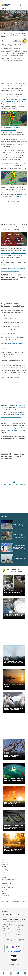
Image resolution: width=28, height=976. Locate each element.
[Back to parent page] (3, 7)
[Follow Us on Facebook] (3, 915)
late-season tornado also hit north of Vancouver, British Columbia (12, 417)
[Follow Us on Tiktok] (14, 915)
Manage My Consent (6, 872)
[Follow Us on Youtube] (11, 915)
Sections (22, 8)
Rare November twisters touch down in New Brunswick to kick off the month (13, 346)
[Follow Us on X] (22, 915)
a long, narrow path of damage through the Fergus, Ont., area (13, 101)
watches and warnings (17, 430)
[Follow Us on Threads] (18, 915)
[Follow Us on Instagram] (7, 915)
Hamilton (5, 227)
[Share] (2, 41)
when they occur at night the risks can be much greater (13, 253)
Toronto (19, 196)
